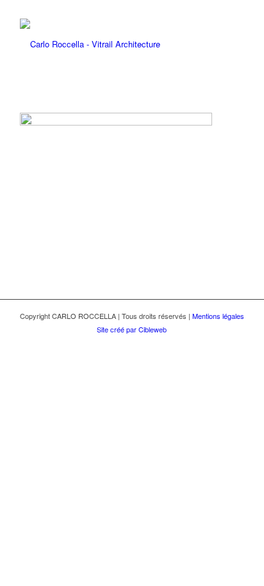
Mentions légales (218, 316)
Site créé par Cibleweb (132, 329)
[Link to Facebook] (215, 343)
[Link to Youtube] (234, 343)
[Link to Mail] (196, 343)
